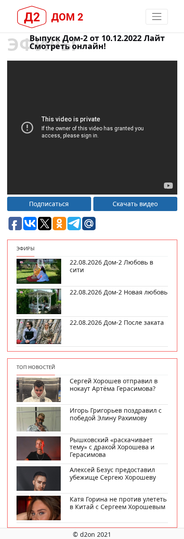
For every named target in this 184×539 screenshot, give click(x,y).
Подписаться (49, 203)
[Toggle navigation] (156, 17)
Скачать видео (135, 203)
